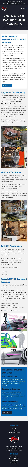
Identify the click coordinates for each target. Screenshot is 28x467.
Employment (14, 463)
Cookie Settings (18, 450)
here (5, 311)
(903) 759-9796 (10, 2)
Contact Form (14, 457)
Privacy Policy (9, 450)
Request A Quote (14, 459)
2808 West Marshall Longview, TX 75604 (14, 3)
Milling (14, 428)
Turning (14, 430)
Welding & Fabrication (14, 432)
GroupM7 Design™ (17, 448)
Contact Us (19, 2)
